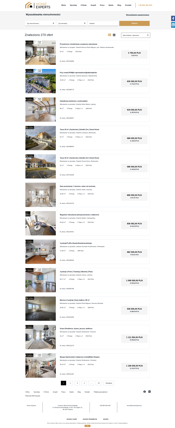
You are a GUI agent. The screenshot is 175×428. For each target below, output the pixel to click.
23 (99, 383)
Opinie (110, 5)
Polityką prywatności (82, 423)
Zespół (93, 5)
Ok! (87, 425)
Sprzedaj (73, 5)
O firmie (84, 5)
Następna (109, 383)
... (91, 383)
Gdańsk (105, 419)
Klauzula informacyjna (32, 396)
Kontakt (128, 5)
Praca (102, 5)
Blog (119, 5)
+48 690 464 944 (145, 5)
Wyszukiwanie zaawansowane (137, 15)
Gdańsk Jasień (72, 419)
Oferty (63, 5)
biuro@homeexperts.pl (134, 405)
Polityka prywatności (100, 392)
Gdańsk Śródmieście (90, 419)
